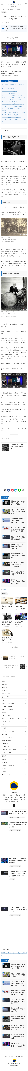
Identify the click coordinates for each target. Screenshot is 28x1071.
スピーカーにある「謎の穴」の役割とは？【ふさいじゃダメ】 (7, 623)
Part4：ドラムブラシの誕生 (9, 93)
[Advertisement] (14, 468)
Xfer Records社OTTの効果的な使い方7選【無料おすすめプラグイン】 (18, 824)
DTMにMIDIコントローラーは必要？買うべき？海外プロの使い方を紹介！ (17, 860)
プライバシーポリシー (8, 1056)
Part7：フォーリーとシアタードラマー (12, 99)
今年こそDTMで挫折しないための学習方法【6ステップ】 (18, 573)
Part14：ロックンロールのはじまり (11, 117)
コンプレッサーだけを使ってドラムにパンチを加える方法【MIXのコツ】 (18, 537)
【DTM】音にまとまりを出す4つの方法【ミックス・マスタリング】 (17, 564)
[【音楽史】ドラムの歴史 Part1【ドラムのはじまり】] (15, 490)
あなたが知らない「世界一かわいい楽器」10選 (7, 606)
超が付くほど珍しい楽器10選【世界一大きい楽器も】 (7, 639)
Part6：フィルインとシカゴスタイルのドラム (14, 97)
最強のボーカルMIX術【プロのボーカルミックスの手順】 (18, 555)
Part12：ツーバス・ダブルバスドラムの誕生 (13, 112)
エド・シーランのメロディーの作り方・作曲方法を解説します (18, 511)
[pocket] (12, 490)
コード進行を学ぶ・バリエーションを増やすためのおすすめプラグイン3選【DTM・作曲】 (17, 873)
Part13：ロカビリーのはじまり (10, 115)
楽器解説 (4, 589)
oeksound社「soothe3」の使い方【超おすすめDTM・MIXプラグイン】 (18, 520)
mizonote (14, 6)
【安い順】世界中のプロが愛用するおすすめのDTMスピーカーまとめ (18, 502)
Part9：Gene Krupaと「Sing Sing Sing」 (13, 104)
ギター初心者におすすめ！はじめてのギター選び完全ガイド (20, 623)
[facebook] (8, 490)
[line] (19, 490)
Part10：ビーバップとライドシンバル (12, 106)
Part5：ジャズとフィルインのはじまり (12, 95)
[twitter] (5, 490)
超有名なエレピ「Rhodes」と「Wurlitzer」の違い (20, 606)
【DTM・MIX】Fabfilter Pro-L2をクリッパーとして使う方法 (18, 546)
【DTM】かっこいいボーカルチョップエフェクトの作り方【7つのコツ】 (18, 581)
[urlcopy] (23, 490)
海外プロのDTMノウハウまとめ (14, 1063)
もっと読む (15, 647)
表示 (9, 130)
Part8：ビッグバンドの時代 (9, 102)
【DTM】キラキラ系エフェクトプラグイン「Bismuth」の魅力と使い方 (18, 909)
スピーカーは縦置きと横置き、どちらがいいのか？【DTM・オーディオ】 (18, 529)
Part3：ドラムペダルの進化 (9, 91)
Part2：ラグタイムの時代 (9, 89)
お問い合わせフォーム (19, 1056)
